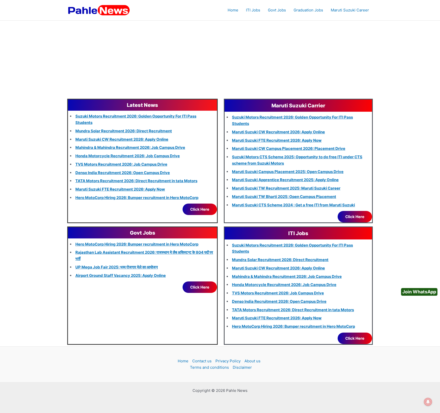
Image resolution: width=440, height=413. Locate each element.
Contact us (202, 361)
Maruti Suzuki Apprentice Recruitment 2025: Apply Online (285, 179)
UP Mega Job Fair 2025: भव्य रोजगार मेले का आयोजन (116, 267)
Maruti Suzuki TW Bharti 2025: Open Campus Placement (284, 196)
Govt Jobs (277, 10)
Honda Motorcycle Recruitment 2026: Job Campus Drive (127, 155)
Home (233, 10)
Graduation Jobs (308, 10)
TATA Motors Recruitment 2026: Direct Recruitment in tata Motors (136, 180)
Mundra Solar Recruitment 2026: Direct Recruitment (123, 131)
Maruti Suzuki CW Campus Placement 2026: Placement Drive (288, 148)
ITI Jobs (253, 10)
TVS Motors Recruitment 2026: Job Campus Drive (121, 164)
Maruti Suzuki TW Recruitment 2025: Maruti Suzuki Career (286, 188)
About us (252, 361)
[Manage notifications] (428, 402)
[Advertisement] (220, 58)
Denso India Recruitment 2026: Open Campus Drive (122, 172)
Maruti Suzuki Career (350, 10)
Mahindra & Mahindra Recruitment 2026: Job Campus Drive (130, 147)
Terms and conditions (209, 367)
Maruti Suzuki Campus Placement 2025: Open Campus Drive (287, 171)
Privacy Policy (228, 361)
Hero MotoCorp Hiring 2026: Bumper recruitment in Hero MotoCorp (136, 197)
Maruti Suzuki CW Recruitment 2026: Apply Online (121, 139)
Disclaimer (242, 367)
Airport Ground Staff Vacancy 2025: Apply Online (120, 275)
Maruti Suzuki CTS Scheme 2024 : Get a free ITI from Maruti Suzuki (293, 205)
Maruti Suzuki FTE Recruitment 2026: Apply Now (120, 189)
